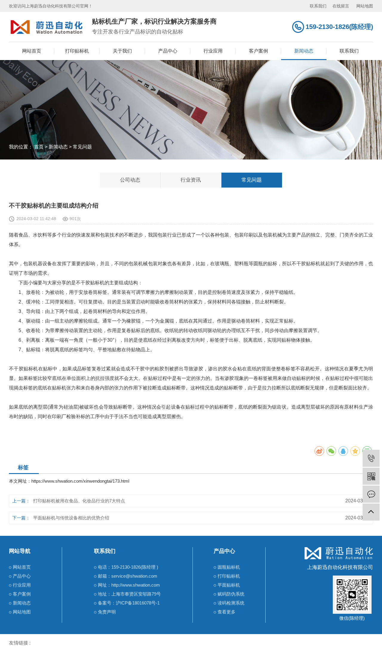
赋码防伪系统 (231, 593)
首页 (39, 146)
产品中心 (167, 50)
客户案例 (258, 50)
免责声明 (107, 611)
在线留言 (340, 6)
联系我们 (318, 6)
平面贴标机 (229, 584)
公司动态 (130, 180)
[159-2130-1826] (371, 458)
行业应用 (213, 50)
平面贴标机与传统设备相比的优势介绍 (71, 517)
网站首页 (31, 50)
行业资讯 (191, 180)
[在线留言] (371, 494)
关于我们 (122, 50)
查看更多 (226, 611)
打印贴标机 (77, 50)
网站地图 (364, 6)
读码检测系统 (231, 602)
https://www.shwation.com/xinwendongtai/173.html (80, 481)
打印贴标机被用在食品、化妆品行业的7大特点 (79, 500)
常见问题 (82, 146)
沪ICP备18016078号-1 (138, 602)
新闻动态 (303, 50)
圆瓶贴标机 (229, 567)
